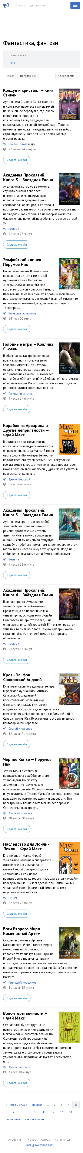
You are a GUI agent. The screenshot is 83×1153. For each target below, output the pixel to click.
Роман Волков (18, 144)
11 (44, 1112)
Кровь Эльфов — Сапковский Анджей (22, 677)
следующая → (34, 1119)
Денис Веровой (19, 479)
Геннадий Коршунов (22, 982)
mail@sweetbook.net (39, 1145)
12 (53, 1112)
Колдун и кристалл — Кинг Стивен (28, 92)
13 (61, 1112)
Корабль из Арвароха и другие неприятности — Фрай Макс (26, 430)
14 (70, 1112)
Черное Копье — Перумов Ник (27, 762)
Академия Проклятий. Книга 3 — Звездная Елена (28, 177)
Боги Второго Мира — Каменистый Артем (23, 931)
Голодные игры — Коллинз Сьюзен (28, 346)
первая (37, 1105)
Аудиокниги (15, 1139)
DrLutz (13, 898)
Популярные (28, 76)
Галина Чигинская (21, 393)
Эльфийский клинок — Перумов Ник (24, 262)
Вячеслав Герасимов (22, 313)
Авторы (45, 1139)
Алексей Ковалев (20, 813)
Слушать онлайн (17, 160)
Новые (10, 76)
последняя (13, 1119)
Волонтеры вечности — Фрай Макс (25, 1016)
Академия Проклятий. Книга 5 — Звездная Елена (28, 512)
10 (35, 1112)
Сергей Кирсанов (20, 728)
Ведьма (14, 229)
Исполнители (63, 1139)
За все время (66, 76)
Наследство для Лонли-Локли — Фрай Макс (26, 846)
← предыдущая (16, 1105)
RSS (13, 63)
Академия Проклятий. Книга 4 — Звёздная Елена (28, 592)
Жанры (32, 1139)
